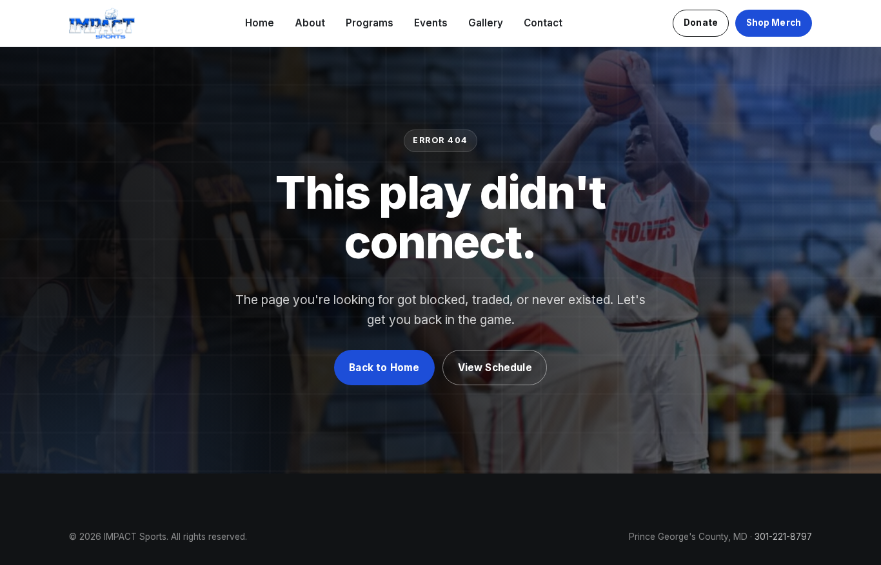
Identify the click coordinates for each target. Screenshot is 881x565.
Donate (701, 22)
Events (431, 23)
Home (259, 23)
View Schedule (495, 367)
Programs (369, 23)
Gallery (485, 23)
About (310, 23)
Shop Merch (773, 22)
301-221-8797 (783, 536)
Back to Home (384, 367)
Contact (543, 23)
